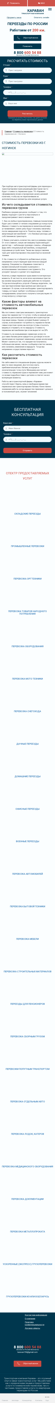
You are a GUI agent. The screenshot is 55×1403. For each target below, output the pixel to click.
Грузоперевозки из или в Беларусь (27, 1296)
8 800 (27, 53)
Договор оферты (32, 1328)
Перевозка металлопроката (27, 1231)
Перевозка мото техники (27, 678)
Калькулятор (26, 1400)
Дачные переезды (27, 743)
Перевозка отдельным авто (27, 1101)
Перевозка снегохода (27, 711)
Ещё (47, 1400)
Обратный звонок (30, 38)
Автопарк (15, 1400)
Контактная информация (36, 1315)
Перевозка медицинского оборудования (27, 1166)
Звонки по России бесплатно (27, 1350)
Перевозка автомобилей (27, 874)
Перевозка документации (27, 1199)
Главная (5, 1400)
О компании (30, 1318)
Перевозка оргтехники (28, 578)
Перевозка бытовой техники (27, 906)
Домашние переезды (28, 776)
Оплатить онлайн (41, 17)
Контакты (38, 1400)
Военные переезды (27, 841)
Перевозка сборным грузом (27, 1036)
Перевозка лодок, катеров (27, 1134)
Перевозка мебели (27, 939)
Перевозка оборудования (27, 646)
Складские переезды (27, 513)
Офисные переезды (27, 809)
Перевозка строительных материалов (27, 971)
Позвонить (27, 46)
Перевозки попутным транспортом (28, 1069)
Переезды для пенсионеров (27, 1004)
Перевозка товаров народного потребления (27, 612)
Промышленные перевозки (27, 546)
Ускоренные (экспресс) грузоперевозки (27, 1264)
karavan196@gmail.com (28, 1352)
